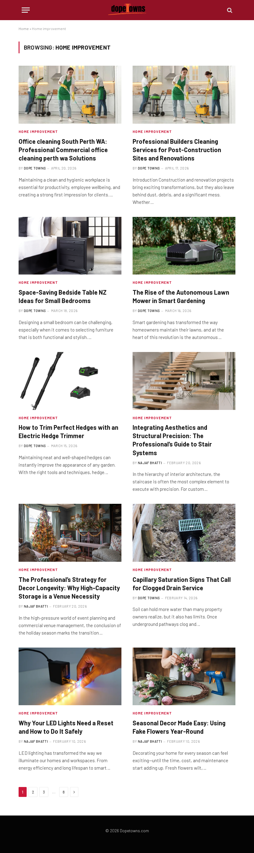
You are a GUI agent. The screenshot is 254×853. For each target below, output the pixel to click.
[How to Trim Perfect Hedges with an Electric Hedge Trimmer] (70, 381)
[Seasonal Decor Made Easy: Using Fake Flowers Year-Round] (184, 677)
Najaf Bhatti (150, 463)
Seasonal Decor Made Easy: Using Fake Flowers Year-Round (179, 727)
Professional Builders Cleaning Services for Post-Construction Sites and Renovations (177, 150)
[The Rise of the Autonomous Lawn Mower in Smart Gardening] (184, 246)
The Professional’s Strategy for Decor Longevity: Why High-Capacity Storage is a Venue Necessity (69, 588)
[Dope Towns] (127, 10)
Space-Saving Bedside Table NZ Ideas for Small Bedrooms (63, 296)
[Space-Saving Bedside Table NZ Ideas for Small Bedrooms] (70, 246)
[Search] (229, 10)
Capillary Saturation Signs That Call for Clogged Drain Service (182, 583)
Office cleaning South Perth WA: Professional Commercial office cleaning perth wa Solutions (63, 150)
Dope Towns (35, 168)
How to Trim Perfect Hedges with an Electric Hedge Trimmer (68, 431)
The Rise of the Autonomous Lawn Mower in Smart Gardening (181, 296)
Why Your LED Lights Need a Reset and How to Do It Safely (66, 727)
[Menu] (26, 10)
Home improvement (38, 132)
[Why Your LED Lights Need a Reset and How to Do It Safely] (70, 677)
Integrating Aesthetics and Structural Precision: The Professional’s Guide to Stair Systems (172, 440)
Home (24, 28)
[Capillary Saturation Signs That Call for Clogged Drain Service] (184, 533)
